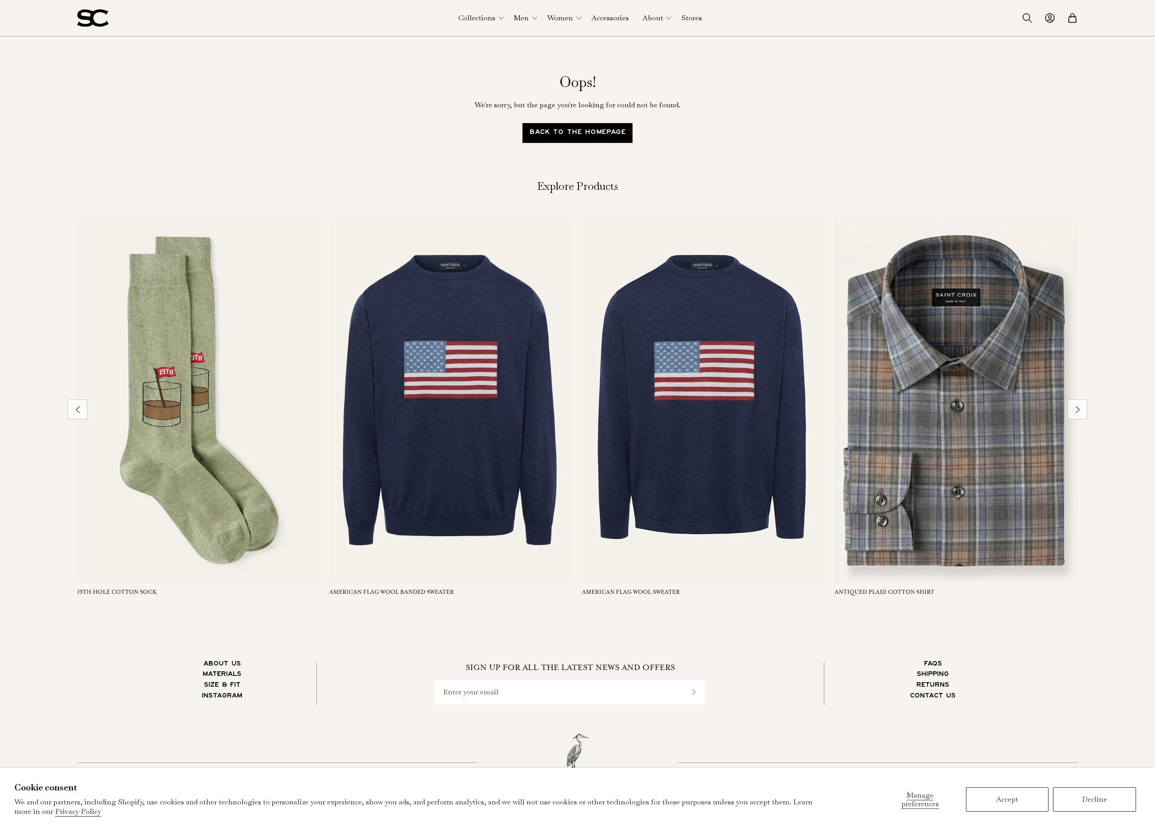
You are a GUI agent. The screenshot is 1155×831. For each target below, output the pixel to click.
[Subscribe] (694, 692)
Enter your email (471, 692)
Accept (1007, 799)
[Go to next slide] (1077, 409)
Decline (1094, 799)
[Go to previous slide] (78, 409)
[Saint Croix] (93, 18)
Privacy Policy (78, 811)
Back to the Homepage (578, 133)
